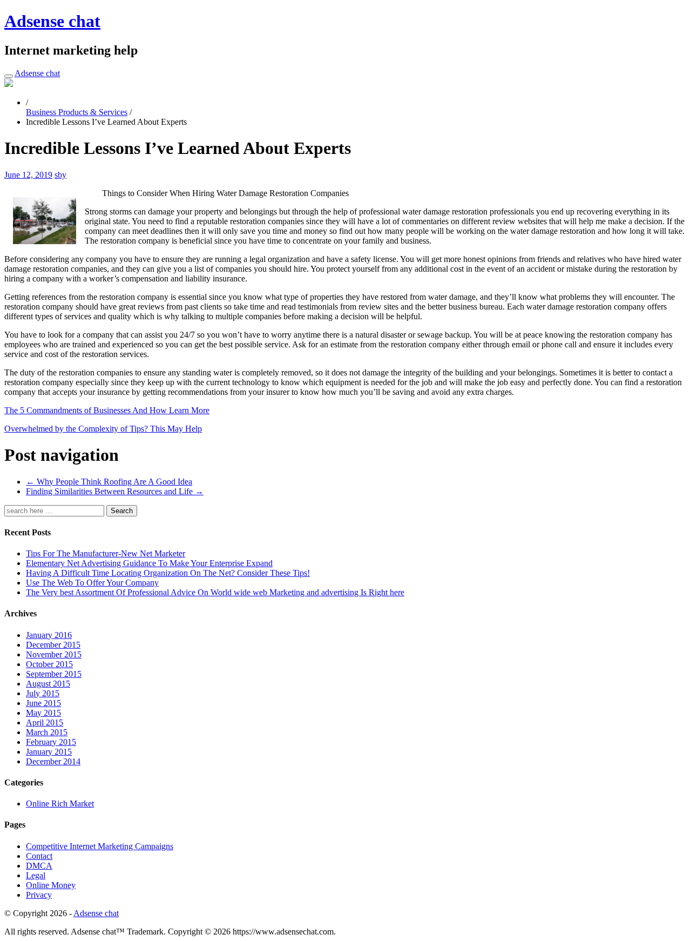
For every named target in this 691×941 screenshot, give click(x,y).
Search (122, 511)
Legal (35, 875)
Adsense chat (52, 21)
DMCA (39, 865)
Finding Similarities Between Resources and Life (115, 491)
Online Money (51, 885)
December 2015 (53, 644)
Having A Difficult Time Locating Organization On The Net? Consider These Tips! (168, 572)
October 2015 (49, 664)
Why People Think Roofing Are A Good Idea (109, 481)
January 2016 (49, 635)
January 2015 (49, 751)
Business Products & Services (76, 112)
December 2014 (53, 761)
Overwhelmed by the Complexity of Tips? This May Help (103, 428)
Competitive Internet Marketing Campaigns (99, 846)
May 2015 (43, 712)
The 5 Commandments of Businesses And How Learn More (106, 410)
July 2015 (42, 693)
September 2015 (54, 673)
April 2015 (44, 722)
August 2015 (48, 683)
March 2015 (46, 732)
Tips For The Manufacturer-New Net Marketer (105, 553)
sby (60, 174)
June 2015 (43, 703)
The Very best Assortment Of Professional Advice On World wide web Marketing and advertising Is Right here (215, 592)
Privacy (39, 894)
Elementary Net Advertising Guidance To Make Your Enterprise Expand (149, 563)
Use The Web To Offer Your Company (92, 582)
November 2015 (54, 654)
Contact (39, 856)
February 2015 (51, 742)
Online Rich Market (60, 803)
